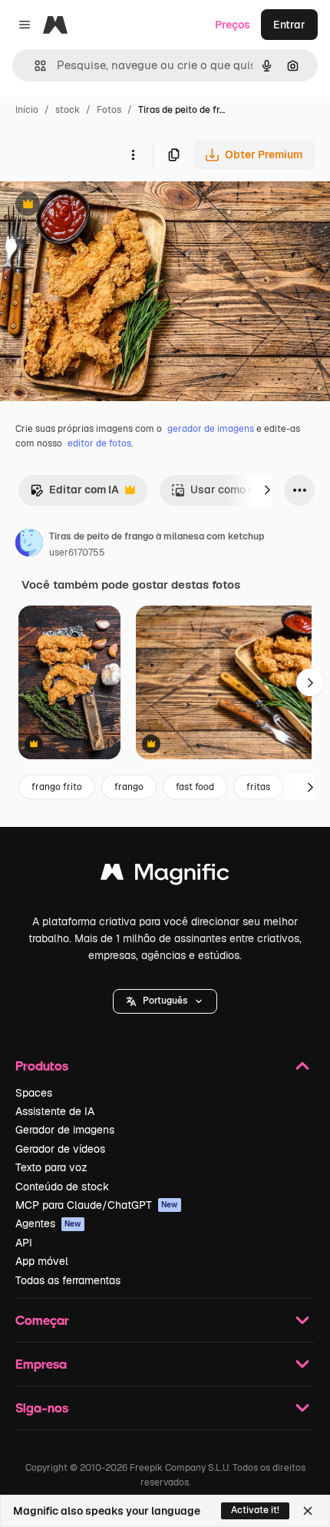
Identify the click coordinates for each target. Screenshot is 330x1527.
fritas (258, 787)
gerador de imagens (210, 429)
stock (67, 110)
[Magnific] (165, 876)
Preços (232, 25)
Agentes (48, 1223)
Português (165, 1000)
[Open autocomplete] (34, 65)
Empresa (41, 1364)
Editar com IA (74, 494)
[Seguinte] (267, 490)
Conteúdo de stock (62, 1186)
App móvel (41, 1261)
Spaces (33, 1093)
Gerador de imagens (64, 1130)
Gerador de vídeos (60, 1149)
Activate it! (255, 1510)
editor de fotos (99, 443)
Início (26, 110)
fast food (195, 787)
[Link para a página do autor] (29, 545)
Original (98, 205)
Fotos (109, 110)
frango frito (56, 787)
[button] (165, 1001)
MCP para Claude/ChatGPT (96, 1205)
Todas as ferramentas (67, 1280)
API (23, 1243)
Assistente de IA (54, 1111)
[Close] (308, 1511)
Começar (42, 1320)
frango (129, 787)
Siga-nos (41, 1407)
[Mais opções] (132, 154)
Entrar (289, 25)
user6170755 (77, 552)
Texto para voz (51, 1167)
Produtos (41, 1065)
